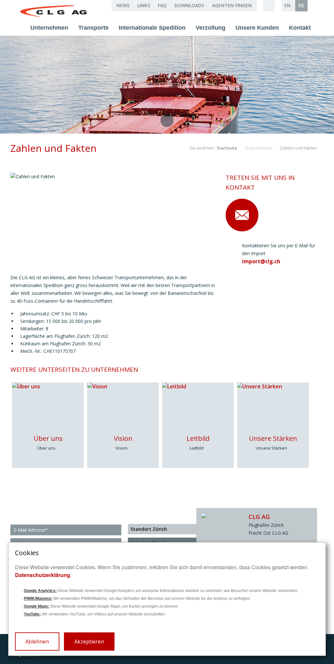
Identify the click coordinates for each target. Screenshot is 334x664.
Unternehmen (49, 27)
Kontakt (300, 27)
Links (143, 5)
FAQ (162, 5)
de (301, 5)
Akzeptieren (89, 641)
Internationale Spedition (152, 27)
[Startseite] (54, 11)
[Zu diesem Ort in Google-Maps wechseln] (217, 515)
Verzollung (210, 27)
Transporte (93, 27)
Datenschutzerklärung (42, 575)
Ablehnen (37, 641)
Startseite (227, 148)
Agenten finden (232, 5)
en (287, 5)
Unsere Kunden (257, 27)
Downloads (189, 5)
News (122, 5)
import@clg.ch (261, 261)
